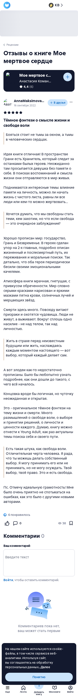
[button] (71, 102)
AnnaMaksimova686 (30, 101)
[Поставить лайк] (6, 523)
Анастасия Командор (37, 81)
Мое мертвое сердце (35, 75)
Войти (8, 580)
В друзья (59, 102)
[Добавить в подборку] (67, 77)
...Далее (44, 667)
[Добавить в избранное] (71, 523)
